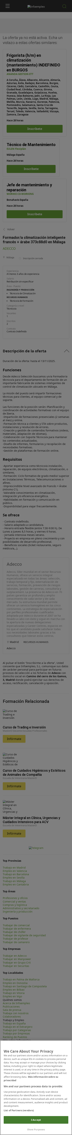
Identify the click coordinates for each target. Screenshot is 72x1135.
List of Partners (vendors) (19, 1110)
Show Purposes (36, 1129)
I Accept (36, 1119)
